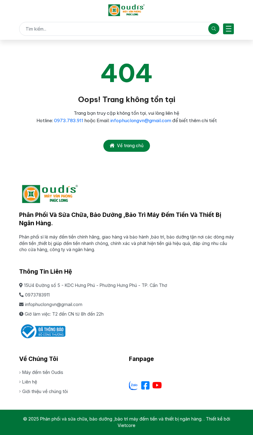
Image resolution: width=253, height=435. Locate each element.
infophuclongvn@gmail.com (140, 120)
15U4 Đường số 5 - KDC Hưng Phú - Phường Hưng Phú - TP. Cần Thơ (95, 285)
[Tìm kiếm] (213, 28)
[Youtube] (157, 385)
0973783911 (37, 294)
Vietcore (126, 425)
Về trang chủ (130, 145)
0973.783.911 (69, 120)
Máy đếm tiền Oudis (42, 372)
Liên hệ (29, 381)
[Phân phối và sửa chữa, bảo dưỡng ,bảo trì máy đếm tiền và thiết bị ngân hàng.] (126, 10)
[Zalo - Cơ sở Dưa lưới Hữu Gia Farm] (133, 385)
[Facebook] (145, 385)
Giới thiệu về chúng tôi (45, 391)
